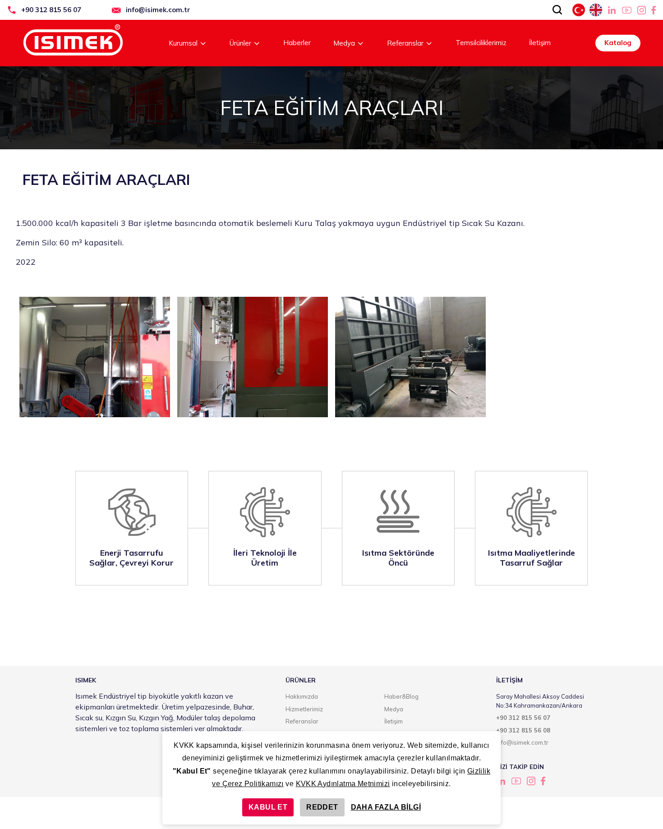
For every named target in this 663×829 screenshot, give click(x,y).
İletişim (540, 42)
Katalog (617, 42)
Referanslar (405, 43)
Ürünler (240, 43)
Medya (344, 43)
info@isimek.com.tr (158, 9)
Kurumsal (183, 43)
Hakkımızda (301, 696)
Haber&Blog (401, 696)
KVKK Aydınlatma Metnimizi (343, 784)
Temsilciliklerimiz (481, 42)
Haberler (297, 42)
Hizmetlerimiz (304, 709)
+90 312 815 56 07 (51, 9)
